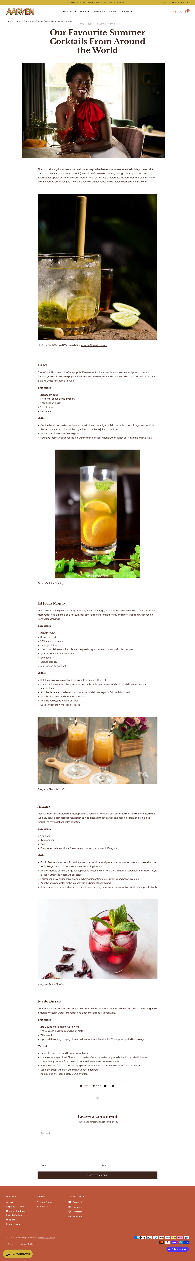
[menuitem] (69, 11)
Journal (112, 11)
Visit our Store (44, 1202)
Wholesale (11, 1219)
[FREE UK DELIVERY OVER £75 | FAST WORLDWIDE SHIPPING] (97, 2)
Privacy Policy (13, 1224)
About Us (125, 11)
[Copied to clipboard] (113, 1086)
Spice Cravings (56, 583)
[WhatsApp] (106, 1086)
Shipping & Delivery (16, 1206)
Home (8, 21)
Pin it (98, 1086)
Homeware (68, 11)
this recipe (147, 614)
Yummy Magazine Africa (94, 345)
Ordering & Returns (15, 1211)
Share (86, 1086)
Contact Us (11, 1202)
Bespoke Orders (14, 1215)
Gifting (83, 11)
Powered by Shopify (46, 1237)
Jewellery (98, 11)
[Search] (175, 11)
